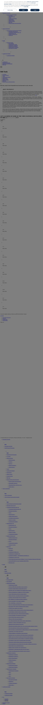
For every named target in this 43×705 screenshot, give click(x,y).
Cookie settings (10, 10)
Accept (35, 10)
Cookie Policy (26, 6)
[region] (21, 6)
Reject (23, 10)
